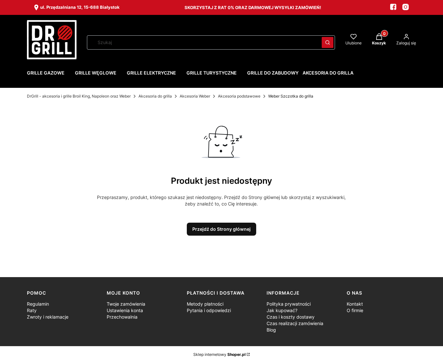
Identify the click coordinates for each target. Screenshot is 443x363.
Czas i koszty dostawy (291, 317)
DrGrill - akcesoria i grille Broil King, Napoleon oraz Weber (79, 96)
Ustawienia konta (125, 310)
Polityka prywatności (289, 304)
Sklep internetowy (219, 354)
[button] (327, 42)
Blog (271, 330)
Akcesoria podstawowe (239, 96)
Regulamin (38, 304)
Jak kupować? (282, 310)
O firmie (355, 310)
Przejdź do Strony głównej (221, 229)
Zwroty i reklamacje (47, 317)
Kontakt (355, 304)
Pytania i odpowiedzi (209, 310)
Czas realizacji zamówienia (295, 323)
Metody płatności (205, 304)
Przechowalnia (122, 317)
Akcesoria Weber (195, 96)
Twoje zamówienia (126, 304)
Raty (32, 310)
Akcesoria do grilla (155, 96)
